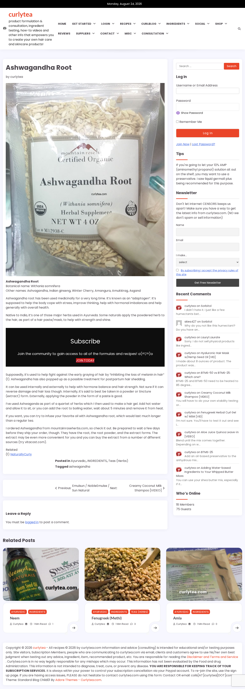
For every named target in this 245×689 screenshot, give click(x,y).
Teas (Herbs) (118, 461)
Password (183, 101)
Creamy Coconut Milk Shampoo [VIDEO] (208, 395)
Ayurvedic (78, 461)
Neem (15, 618)
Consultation (153, 33)
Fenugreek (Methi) (107, 618)
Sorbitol (206, 306)
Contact (107, 33)
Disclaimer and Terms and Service (212, 657)
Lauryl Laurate (210, 337)
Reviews (64, 33)
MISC (128, 33)
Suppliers (83, 33)
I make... (181, 255)
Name (180, 225)
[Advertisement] (30, 484)
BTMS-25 (207, 452)
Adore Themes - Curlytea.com (78, 680)
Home (62, 24)
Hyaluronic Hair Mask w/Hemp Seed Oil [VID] (207, 355)
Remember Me (190, 122)
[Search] (239, 29)
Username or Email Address (197, 85)
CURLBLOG (148, 24)
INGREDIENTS (175, 24)
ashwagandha (79, 466)
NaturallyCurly (21, 454)
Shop (219, 24)
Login (105, 24)
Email (179, 240)
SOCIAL (200, 24)
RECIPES (125, 24)
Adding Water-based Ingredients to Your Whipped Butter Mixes (204, 472)
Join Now (182, 144)
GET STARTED (81, 24)
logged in (32, 522)
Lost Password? (203, 144)
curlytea (21, 14)
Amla (177, 618)
